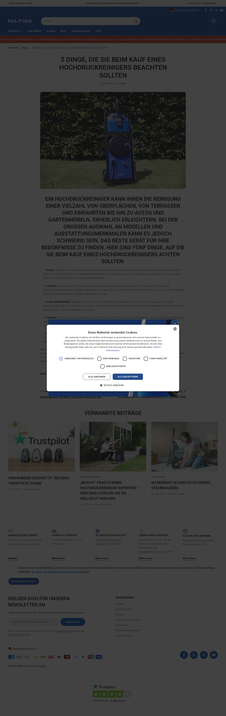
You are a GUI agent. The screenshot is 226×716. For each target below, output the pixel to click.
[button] (113, 385)
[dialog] (113, 358)
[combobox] (175, 329)
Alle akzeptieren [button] (128, 377)
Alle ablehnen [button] (96, 377)
